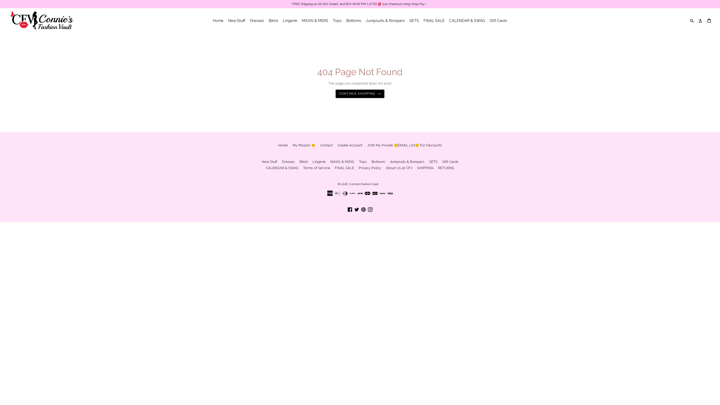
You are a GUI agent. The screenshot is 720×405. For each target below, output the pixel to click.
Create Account (350, 145)
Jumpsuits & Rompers (385, 20)
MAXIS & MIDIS (315, 20)
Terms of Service (316, 168)
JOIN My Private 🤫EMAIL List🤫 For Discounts (404, 145)
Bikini (273, 20)
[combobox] (694, 20)
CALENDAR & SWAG (467, 20)
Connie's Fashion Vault (364, 184)
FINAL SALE (434, 20)
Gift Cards (498, 20)
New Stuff (236, 20)
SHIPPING (425, 168)
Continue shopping (357, 93)
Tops (337, 20)
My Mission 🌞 (303, 145)
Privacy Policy (370, 168)
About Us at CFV (399, 168)
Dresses (257, 20)
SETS (414, 20)
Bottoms (353, 20)
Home (218, 20)
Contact (326, 145)
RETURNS (446, 168)
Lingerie (290, 20)
